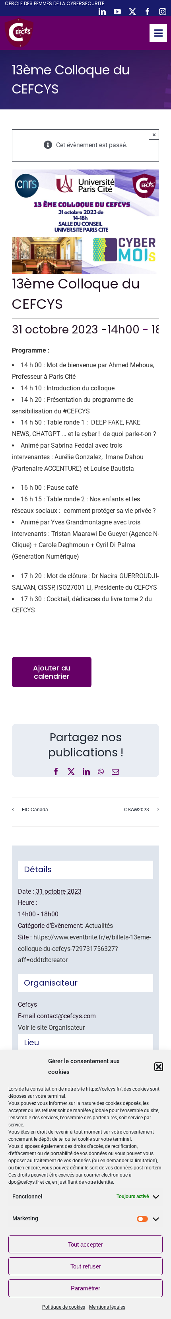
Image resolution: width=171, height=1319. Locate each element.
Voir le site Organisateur (51, 1027)
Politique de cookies (63, 1307)
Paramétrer (85, 1288)
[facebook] (147, 11)
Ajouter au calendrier (51, 672)
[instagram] (162, 11)
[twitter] (132, 11)
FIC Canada (35, 809)
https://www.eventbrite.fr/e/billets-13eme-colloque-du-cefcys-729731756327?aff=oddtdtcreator (84, 948)
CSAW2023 (136, 809)
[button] (159, 1067)
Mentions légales (107, 1307)
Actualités (99, 925)
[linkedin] (102, 11)
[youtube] (117, 11)
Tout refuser (85, 1266)
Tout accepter (85, 1244)
